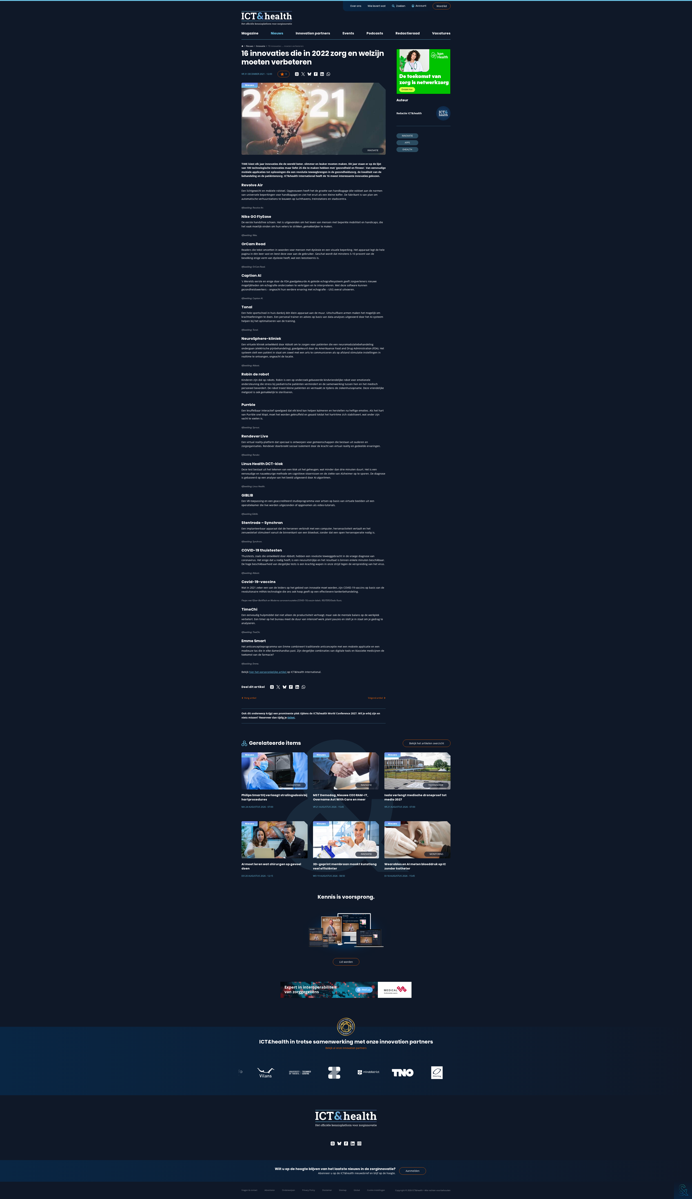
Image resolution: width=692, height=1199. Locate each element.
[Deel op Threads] (297, 74)
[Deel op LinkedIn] (322, 74)
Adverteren (270, 1190)
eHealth (407, 149)
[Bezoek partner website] (264, 1073)
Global (357, 1190)
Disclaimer (327, 1190)
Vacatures (441, 33)
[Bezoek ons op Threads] (333, 1143)
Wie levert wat (377, 6)
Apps (407, 142)
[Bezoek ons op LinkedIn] (353, 1143)
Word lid (441, 6)
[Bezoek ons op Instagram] (359, 1143)
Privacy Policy (308, 1190)
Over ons (355, 6)
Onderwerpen (288, 1190)
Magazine (249, 33)
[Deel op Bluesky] (309, 74)
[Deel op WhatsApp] (328, 74)
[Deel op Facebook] (316, 74)
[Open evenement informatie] (683, 1190)
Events (348, 33)
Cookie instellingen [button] (376, 1190)
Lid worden (346, 962)
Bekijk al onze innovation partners (346, 1048)
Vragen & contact (249, 1190)
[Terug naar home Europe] (266, 18)
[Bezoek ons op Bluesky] (339, 1143)
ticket (291, 717)
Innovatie (260, 46)
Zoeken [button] (400, 6)
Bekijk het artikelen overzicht (426, 743)
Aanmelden (413, 1171)
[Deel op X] (303, 74)
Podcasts (375, 33)
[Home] (242, 46)
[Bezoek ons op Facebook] (346, 1143)
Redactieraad (408, 33)
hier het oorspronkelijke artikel (268, 672)
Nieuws (277, 33)
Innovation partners (313, 33)
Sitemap (343, 1190)
